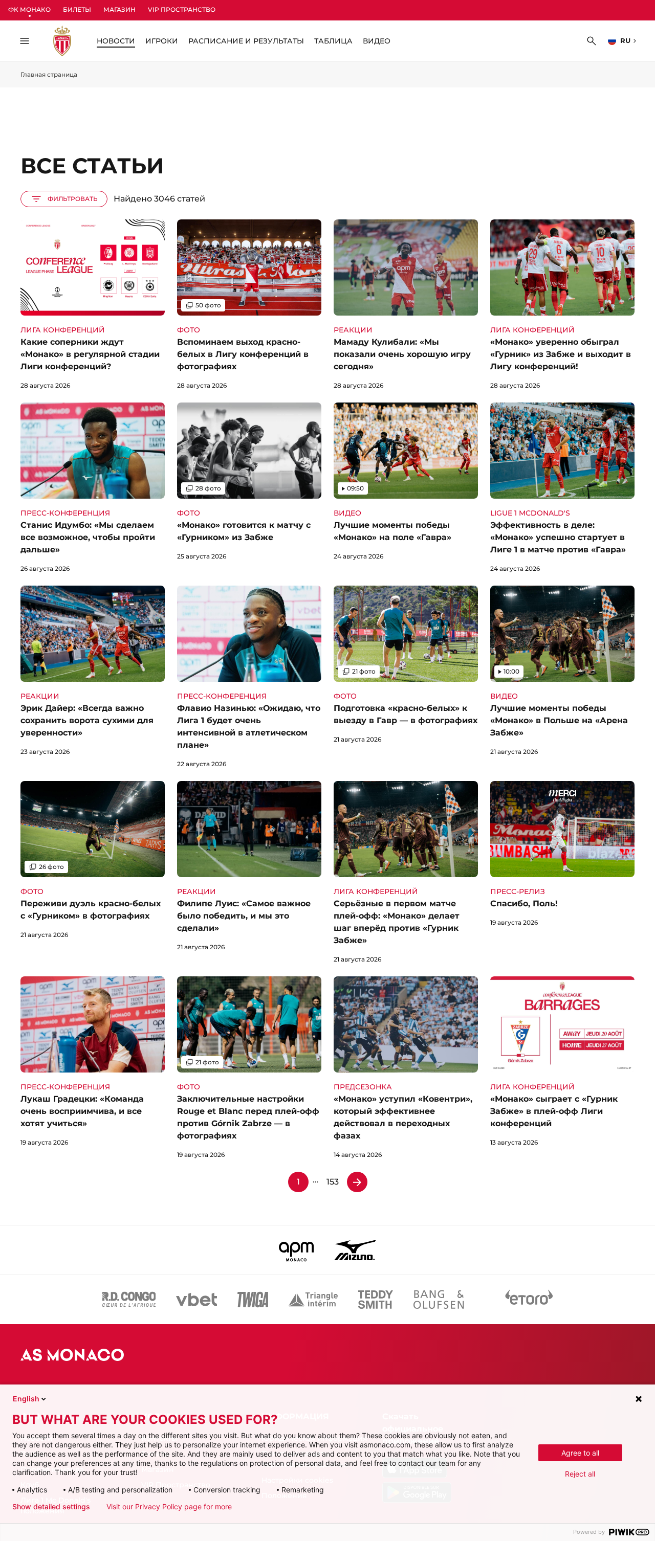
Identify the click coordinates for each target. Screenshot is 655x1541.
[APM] (296, 1250)
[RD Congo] (129, 1299)
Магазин (119, 9)
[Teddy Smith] (375, 1299)
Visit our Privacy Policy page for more (169, 1507)
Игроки (161, 41)
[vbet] (196, 1299)
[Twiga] (252, 1299)
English (26, 1398)
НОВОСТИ (116, 41)
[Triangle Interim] (313, 1299)
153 (332, 1182)
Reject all (580, 1473)
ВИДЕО (376, 41)
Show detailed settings (51, 1507)
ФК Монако (29, 9)
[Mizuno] (355, 1250)
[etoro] (529, 1299)
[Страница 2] (357, 1182)
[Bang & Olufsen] (438, 1299)
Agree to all (580, 1452)
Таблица (333, 41)
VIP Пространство (181, 9)
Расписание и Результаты (246, 41)
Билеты (77, 9)
